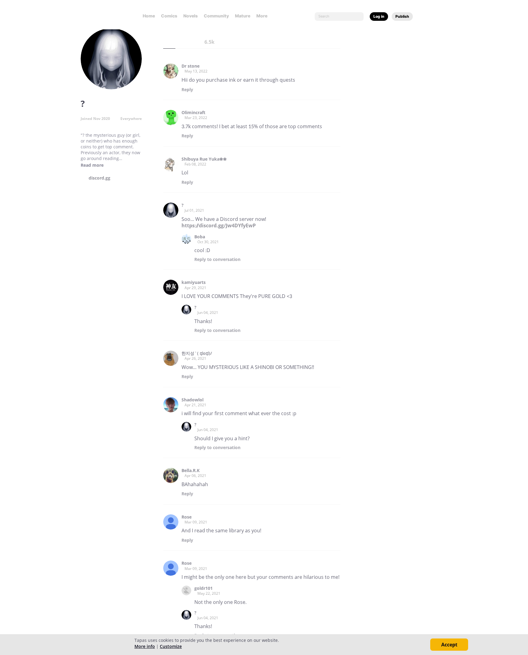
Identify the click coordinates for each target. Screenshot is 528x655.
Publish (402, 16)
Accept (449, 644)
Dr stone (191, 66)
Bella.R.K (191, 470)
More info (144, 646)
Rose (187, 517)
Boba (199, 237)
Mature (242, 15)
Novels (190, 15)
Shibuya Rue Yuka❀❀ (204, 159)
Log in (378, 16)
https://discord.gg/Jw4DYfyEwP (219, 225)
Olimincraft (193, 112)
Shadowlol (193, 400)
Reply (187, 89)
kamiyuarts (194, 282)
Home (149, 15)
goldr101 (203, 588)
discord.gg (99, 178)
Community (216, 15)
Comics (169, 15)
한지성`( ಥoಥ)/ (197, 353)
